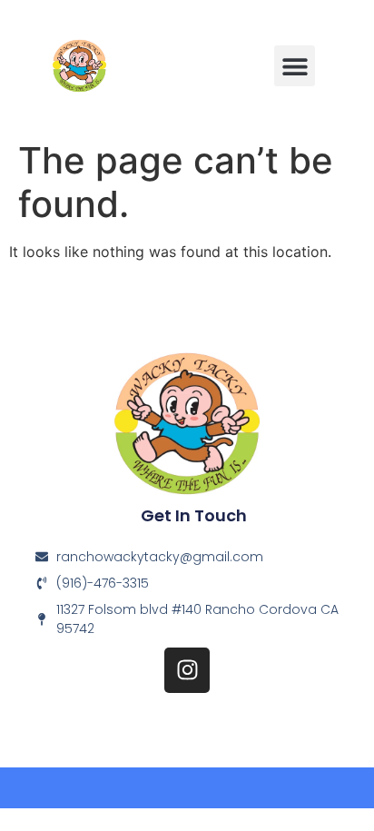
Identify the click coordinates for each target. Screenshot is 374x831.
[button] (294, 65)
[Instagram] (187, 670)
